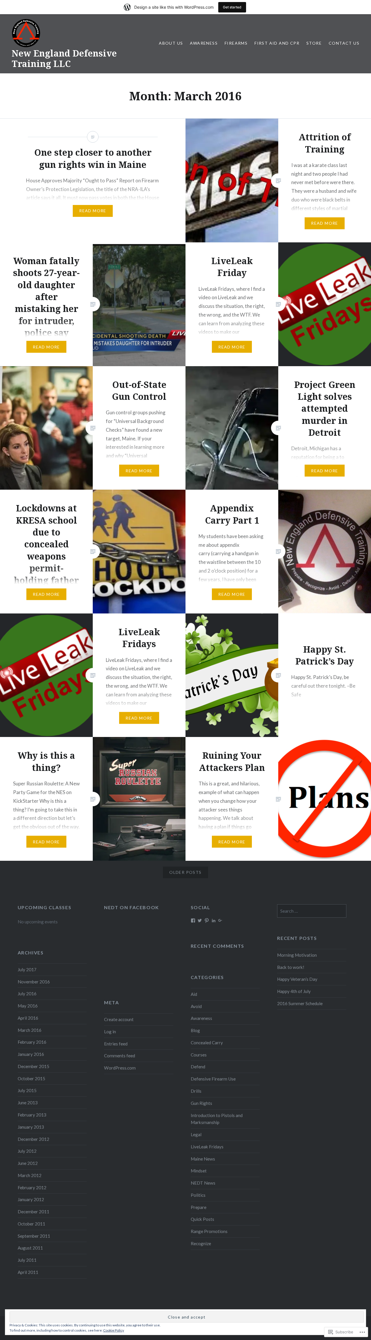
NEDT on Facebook (131, 907)
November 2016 (34, 981)
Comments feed (119, 1055)
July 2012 (27, 1151)
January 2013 (31, 1127)
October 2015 (31, 1078)
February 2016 (32, 1042)
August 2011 (30, 1247)
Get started (232, 7)
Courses (199, 1054)
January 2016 (31, 1054)
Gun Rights (201, 1103)
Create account (119, 1019)
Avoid (196, 1006)
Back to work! (290, 967)
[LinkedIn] (213, 920)
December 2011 (33, 1211)
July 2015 (27, 1090)
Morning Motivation (297, 955)
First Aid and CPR (276, 43)
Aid (194, 994)
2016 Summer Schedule (300, 1003)
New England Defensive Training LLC (64, 58)
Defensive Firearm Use (213, 1078)
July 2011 (27, 1260)
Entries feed (116, 1043)
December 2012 (33, 1139)
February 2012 (32, 1187)
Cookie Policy (113, 1330)
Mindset (199, 1170)
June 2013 (28, 1102)
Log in (110, 1031)
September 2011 (34, 1236)
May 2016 (28, 1005)
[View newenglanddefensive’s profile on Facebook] (193, 920)
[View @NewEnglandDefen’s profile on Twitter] (199, 920)
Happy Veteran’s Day (297, 979)
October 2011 (31, 1223)
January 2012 (31, 1199)
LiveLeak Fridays (207, 1146)
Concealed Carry (207, 1042)
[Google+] (220, 920)
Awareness (204, 43)
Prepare (198, 1207)
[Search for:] (311, 911)
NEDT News (203, 1182)
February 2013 (32, 1114)
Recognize (201, 1243)
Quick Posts (202, 1219)
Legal (196, 1134)
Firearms (236, 43)
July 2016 (27, 993)
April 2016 (28, 1018)
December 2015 (33, 1066)
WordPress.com (120, 1067)
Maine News (203, 1158)
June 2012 (28, 1163)
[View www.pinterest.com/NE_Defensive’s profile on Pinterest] (206, 920)
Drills (196, 1091)
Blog (195, 1030)
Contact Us (344, 43)
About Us (171, 43)
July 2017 (27, 969)
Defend (198, 1066)
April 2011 (28, 1272)
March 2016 (29, 1030)
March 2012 (29, 1175)
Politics (198, 1195)
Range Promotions (209, 1231)
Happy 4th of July (294, 991)
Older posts (185, 872)
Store (314, 43)
